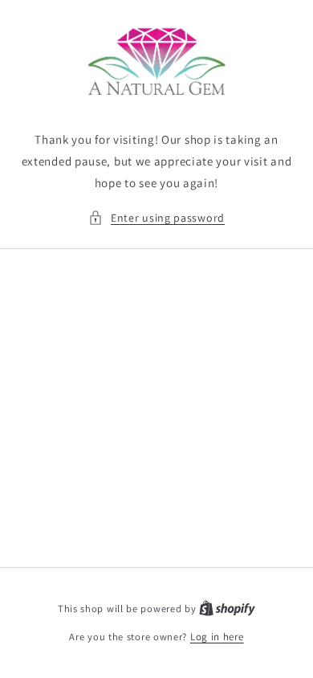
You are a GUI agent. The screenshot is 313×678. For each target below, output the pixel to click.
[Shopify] (227, 608)
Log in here (217, 636)
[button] (156, 218)
